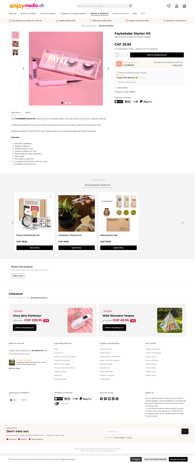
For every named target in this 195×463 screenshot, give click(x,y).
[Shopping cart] (183, 6)
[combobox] (102, 6)
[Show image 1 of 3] (62, 103)
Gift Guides (150, 343)
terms (130, 437)
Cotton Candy (105, 349)
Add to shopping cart (157, 55)
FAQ (56, 349)
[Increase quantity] (127, 54)
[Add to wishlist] (50, 197)
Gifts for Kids (150, 368)
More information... (68, 459)
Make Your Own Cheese (109, 360)
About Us (58, 375)
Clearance (16, 293)
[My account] (176, 6)
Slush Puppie (105, 353)
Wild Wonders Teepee (118, 315)
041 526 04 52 (37, 351)
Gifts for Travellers (152, 349)
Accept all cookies (178, 459)
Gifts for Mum (151, 364)
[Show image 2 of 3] (66, 103)
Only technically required (155, 459)
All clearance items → (39, 298)
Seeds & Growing (107, 375)
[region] (60, 69)
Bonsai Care (105, 368)
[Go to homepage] (27, 6)
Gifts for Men (150, 375)
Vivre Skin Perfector (27, 315)
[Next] (108, 68)
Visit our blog (14, 368)
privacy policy (119, 437)
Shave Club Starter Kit (28, 235)
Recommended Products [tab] (97, 185)
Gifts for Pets (150, 356)
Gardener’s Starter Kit (69, 235)
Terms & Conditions (62, 364)
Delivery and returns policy (65, 356)
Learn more (177, 65)
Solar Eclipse (105, 379)
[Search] (130, 6)
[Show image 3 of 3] (69, 103)
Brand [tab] (27, 112)
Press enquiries (60, 379)
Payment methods (62, 360)
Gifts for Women (152, 360)
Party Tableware (106, 371)
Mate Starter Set (109, 235)
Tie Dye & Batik (106, 364)
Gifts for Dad (150, 371)
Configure (136, 459)
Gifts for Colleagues (153, 353)
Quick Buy (35, 248)
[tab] (16, 112)
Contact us (58, 353)
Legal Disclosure (61, 371)
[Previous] (23, 68)
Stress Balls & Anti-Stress (110, 356)
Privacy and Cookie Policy (64, 368)
